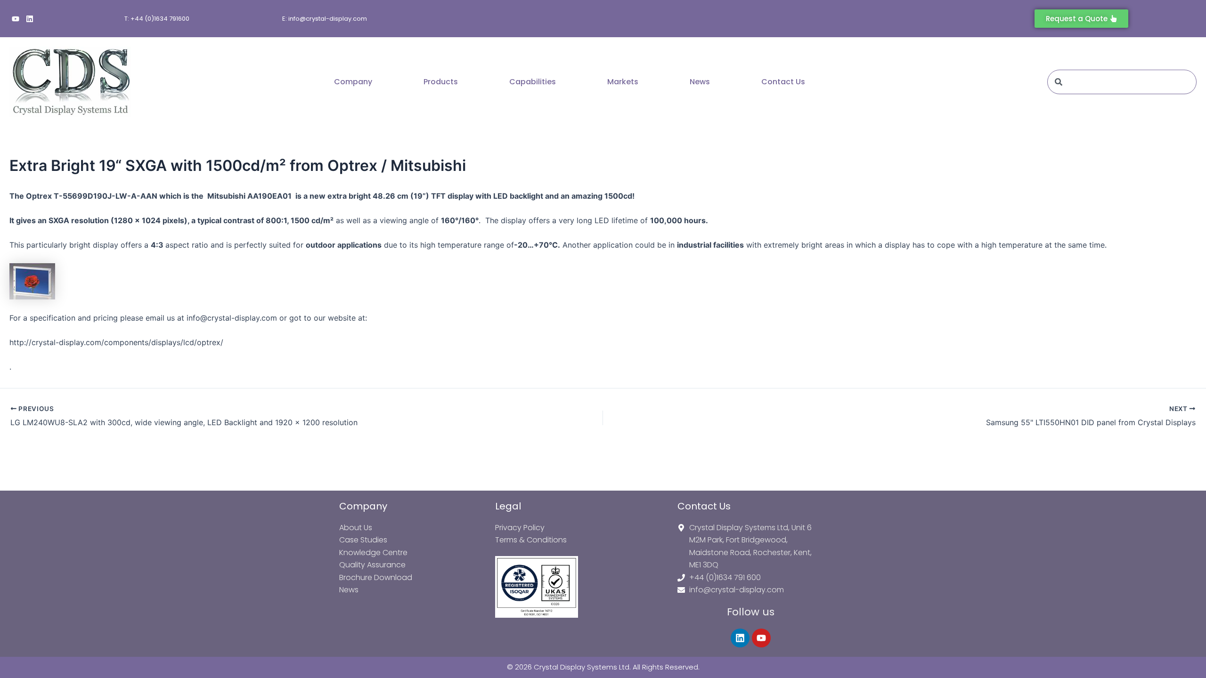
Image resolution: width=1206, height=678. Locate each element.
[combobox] (1122, 82)
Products (441, 81)
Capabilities (532, 81)
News (700, 81)
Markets (622, 81)
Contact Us (783, 81)
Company (353, 81)
